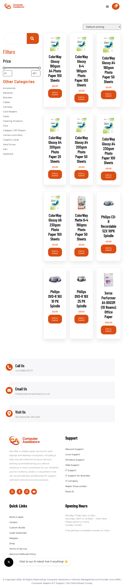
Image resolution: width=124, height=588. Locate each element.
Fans (5, 125)
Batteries (8, 92)
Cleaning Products (13, 121)
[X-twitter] (12, 492)
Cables (6, 102)
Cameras (7, 107)
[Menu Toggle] (107, 6)
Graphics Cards (11, 139)
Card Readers (10, 111)
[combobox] (16, 38)
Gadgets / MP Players (14, 130)
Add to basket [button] (55, 93)
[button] (8, 562)
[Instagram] (27, 492)
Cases (6, 116)
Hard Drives (9, 144)
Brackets (7, 97)
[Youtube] (34, 492)
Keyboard (8, 153)
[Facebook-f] (19, 492)
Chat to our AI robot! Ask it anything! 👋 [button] (43, 561)
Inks (5, 149)
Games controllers (13, 135)
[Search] (33, 38)
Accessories (9, 88)
